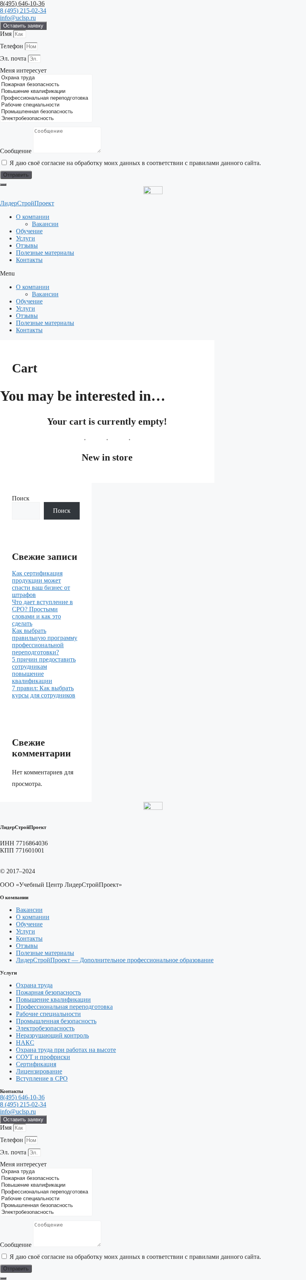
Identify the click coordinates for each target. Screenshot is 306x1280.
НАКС (25, 1042)
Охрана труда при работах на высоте (66, 1049)
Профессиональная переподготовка (64, 1006)
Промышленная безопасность (56, 1021)
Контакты (29, 259)
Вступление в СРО (42, 1078)
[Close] (3, 184)
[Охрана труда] (46, 78)
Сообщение (16, 151)
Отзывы (27, 245)
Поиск (20, 498)
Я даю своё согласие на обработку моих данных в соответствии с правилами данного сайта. (135, 163)
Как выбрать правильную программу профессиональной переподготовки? (44, 641)
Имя (6, 33)
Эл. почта (14, 58)
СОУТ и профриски (43, 1057)
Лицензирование (39, 1071)
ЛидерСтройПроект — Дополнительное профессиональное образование (115, 960)
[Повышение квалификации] (46, 91)
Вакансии (45, 224)
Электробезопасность (45, 1028)
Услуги (25, 238)
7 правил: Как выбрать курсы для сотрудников (43, 692)
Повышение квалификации (53, 999)
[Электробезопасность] (46, 118)
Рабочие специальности (48, 1013)
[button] (153, 273)
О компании (32, 216)
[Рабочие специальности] (46, 105)
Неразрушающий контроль (52, 1035)
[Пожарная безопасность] (46, 84)
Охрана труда (34, 985)
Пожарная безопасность (48, 992)
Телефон (12, 46)
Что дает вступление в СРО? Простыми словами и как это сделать (42, 613)
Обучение (29, 231)
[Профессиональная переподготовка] (46, 98)
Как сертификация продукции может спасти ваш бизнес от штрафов (41, 584)
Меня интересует (23, 70)
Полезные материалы (45, 252)
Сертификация (36, 1064)
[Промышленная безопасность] (46, 111)
